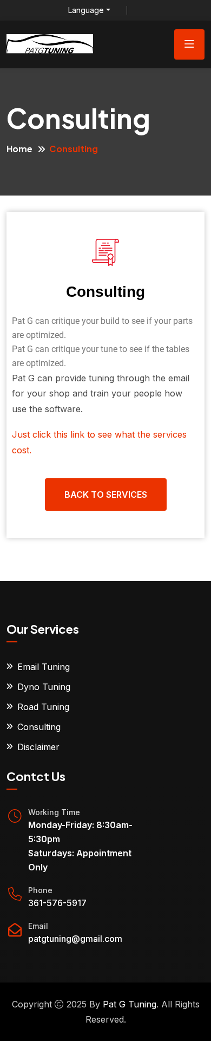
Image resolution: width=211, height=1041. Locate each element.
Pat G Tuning (129, 1004)
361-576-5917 (57, 902)
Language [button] (86, 10)
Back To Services (105, 494)
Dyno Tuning (43, 686)
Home (19, 148)
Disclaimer (38, 746)
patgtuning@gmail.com (75, 938)
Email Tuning (43, 666)
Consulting (39, 726)
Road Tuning (43, 706)
